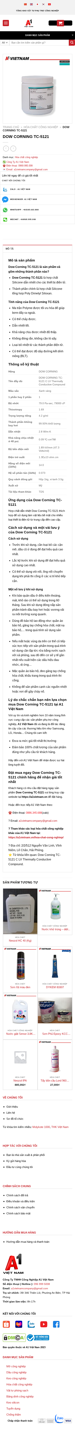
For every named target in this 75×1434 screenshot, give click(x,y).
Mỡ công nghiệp (16, 1366)
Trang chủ (11, 127)
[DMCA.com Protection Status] (14, 1337)
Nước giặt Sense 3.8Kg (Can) (20, 1034)
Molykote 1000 (41, 1126)
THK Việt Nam (60, 1126)
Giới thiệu (12, 1106)
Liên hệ (10, 1112)
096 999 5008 (42, 1284)
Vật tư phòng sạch (17, 1390)
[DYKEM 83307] (55, 964)
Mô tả (9, 248)
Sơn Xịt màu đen (20, 987)
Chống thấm (13, 1414)
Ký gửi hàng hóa (16, 1160)
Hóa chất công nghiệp (41, 127)
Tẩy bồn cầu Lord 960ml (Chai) (55, 1080)
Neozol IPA (20, 1080)
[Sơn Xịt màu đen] (20, 964)
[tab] (37, 249)
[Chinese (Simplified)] (25, 4)
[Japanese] (37, 4)
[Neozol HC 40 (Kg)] (20, 911)
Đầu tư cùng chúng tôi (19, 1167)
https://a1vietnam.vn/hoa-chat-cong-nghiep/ (36, 837)
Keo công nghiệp (16, 1378)
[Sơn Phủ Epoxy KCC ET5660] (55, 1010)
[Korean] (44, 4)
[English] (31, 4)
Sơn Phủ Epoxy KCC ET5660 (55, 1034)
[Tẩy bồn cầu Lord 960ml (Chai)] (55, 1057)
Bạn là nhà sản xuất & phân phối (25, 1154)
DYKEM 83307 (55, 987)
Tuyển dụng (13, 1408)
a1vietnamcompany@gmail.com (38, 820)
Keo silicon (12, 1402)
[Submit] (72, 43)
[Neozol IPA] (20, 1057)
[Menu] (6, 23)
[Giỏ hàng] (60, 23)
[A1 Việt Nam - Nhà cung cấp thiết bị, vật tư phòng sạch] (29, 23)
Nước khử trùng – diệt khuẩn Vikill (55, 929)
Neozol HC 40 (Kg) (20, 940)
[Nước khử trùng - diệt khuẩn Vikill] (55, 906)
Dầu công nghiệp (16, 1372)
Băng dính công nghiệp (19, 1396)
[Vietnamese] (50, 4)
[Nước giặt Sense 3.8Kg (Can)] (20, 1010)
